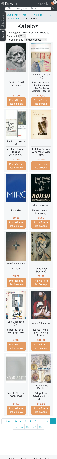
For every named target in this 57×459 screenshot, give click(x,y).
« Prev (6, 421)
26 (27, 426)
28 (40, 426)
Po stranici (13, 36)
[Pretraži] (53, 8)
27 (34, 426)
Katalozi (16, 18)
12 (16, 426)
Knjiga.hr (11, 3)
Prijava (41, 3)
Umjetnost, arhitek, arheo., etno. (29, 15)
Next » (17, 421)
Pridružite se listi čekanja (16, 102)
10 (46, 421)
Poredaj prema (15, 39)
